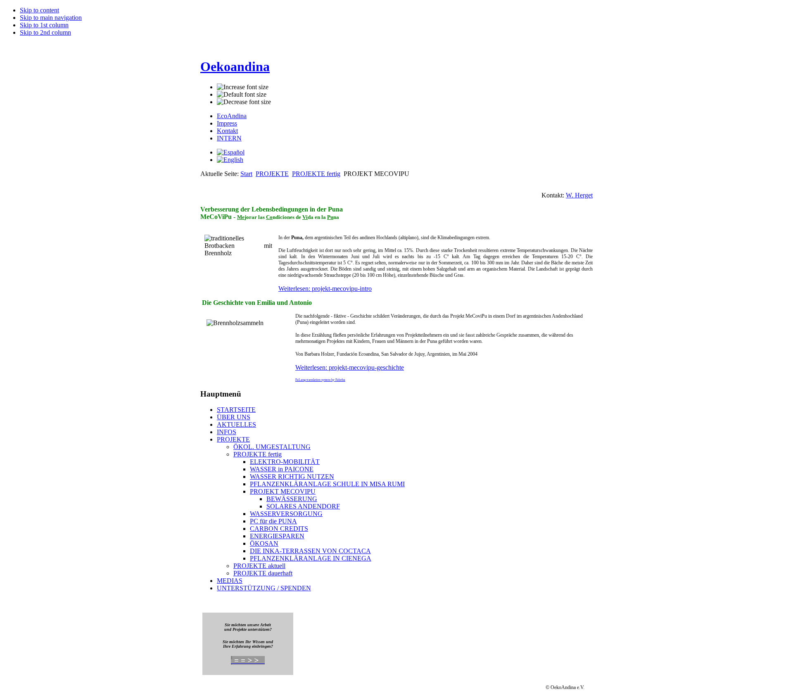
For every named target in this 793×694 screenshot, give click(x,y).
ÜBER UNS (233, 417)
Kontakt (227, 130)
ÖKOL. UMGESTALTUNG (272, 446)
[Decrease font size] (244, 102)
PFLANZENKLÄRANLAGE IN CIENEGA (310, 558)
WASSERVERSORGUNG (286, 513)
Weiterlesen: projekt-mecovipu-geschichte (349, 367)
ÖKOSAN (264, 543)
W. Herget (579, 195)
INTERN (229, 138)
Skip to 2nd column (45, 32)
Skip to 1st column (44, 25)
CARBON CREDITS (279, 528)
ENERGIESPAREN (277, 536)
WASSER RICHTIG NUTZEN (292, 476)
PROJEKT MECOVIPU (283, 491)
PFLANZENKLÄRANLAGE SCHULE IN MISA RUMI (327, 483)
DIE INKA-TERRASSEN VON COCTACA (310, 550)
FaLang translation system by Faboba (320, 380)
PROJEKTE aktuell (259, 565)
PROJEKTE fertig (316, 173)
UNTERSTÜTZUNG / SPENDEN (264, 588)
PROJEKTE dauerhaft (262, 573)
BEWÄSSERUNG (291, 498)
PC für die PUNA (273, 521)
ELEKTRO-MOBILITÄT (285, 461)
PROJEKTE (272, 173)
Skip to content (39, 10)
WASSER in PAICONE (281, 469)
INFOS (226, 431)
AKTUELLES (236, 424)
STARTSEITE (236, 409)
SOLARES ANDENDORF (303, 506)
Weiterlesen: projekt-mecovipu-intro (325, 288)
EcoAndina (232, 115)
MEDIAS (229, 580)
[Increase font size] (242, 87)
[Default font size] (241, 94)
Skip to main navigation (51, 17)
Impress (227, 123)
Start (246, 173)
